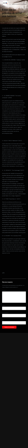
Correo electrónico (5, 312)
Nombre (3, 305)
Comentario (4, 290)
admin (3, 19)
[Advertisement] (14, 390)
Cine (14, 19)
